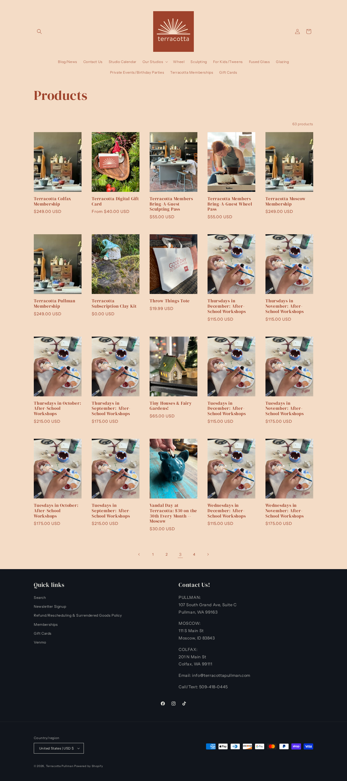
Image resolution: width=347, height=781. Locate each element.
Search (40, 597)
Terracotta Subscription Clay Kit (114, 303)
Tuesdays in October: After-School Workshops (56, 511)
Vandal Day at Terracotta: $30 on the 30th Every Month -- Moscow (173, 513)
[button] (39, 31)
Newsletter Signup (50, 606)
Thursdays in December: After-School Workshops (227, 306)
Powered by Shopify (88, 766)
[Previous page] (139, 554)
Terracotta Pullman (60, 766)
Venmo (40, 642)
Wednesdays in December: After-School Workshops (227, 511)
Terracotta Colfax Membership (52, 201)
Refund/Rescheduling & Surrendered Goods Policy (78, 615)
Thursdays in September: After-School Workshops (111, 408)
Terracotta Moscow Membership (285, 201)
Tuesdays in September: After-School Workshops (111, 511)
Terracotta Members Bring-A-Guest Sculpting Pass (171, 204)
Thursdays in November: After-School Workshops (284, 306)
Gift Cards (43, 633)
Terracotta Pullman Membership (54, 303)
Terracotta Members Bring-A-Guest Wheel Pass (230, 204)
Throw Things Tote (170, 301)
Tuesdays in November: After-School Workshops (284, 408)
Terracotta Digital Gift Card (115, 201)
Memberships (46, 624)
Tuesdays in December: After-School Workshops (227, 408)
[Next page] (207, 554)
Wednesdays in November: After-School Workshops (284, 511)
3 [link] (180, 554)
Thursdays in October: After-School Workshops (57, 408)
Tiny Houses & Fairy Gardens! (171, 406)
